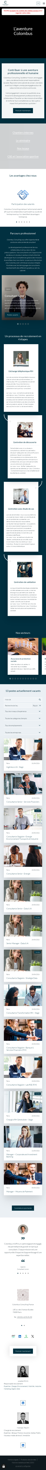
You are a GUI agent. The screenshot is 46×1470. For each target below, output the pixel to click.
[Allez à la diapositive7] (25, 678)
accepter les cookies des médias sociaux (24, 11)
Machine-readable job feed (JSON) (23, 1462)
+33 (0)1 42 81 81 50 (24, 1317)
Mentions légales (13, 1459)
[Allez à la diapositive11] (36, 678)
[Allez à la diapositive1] (16, 222)
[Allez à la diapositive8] (28, 678)
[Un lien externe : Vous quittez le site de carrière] (8, 3)
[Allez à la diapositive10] (33, 678)
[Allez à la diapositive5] (27, 222)
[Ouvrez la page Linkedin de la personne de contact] (23, 1402)
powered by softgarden (23, 1466)
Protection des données (28, 1459)
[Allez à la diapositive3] (21, 222)
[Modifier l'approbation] (3, 1466)
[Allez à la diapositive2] (19, 222)
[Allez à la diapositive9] (30, 678)
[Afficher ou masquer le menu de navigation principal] (44, 3)
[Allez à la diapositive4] (24, 222)
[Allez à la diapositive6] (29, 222)
